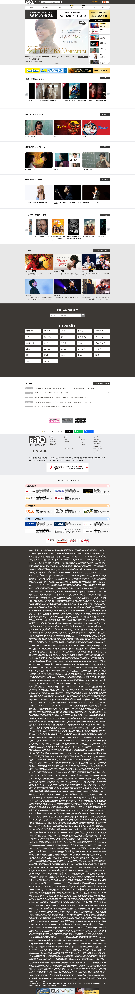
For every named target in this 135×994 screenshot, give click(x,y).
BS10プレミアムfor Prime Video (53, 444)
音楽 (83, 7)
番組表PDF (67, 441)
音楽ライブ (29, 331)
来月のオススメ (53, 441)
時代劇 (46, 355)
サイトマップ (96, 450)
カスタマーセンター (98, 446)
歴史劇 (63, 355)
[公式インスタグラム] (41, 451)
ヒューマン (47, 349)
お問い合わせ (96, 439)
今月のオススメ (53, 439)
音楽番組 (46, 361)
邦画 (72, 7)
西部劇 (97, 355)
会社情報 (96, 452)
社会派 (80, 355)
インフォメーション (83, 444)
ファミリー (64, 349)
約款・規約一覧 (97, 443)
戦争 (27, 355)
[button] (27, 36)
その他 (80, 343)
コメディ (46, 343)
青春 (27, 361)
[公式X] (33, 451)
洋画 (60, 7)
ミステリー (98, 349)
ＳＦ (27, 337)
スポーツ (63, 343)
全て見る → (105, 78)
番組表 (31, 7)
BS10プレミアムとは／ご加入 (84, 440)
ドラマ (63, 331)
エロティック (30, 343)
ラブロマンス (99, 331)
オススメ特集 (46, 7)
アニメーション (100, 337)
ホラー (63, 337)
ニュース (81, 442)
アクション (81, 331)
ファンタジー (82, 349)
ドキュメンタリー (100, 343)
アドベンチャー (82, 337)
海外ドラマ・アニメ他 (99, 7)
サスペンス (47, 331)
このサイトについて (98, 448)
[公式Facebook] (37, 451)
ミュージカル (48, 337)
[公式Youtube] (45, 451)
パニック (29, 349)
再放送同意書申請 (97, 441)
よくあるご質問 (97, 444)
